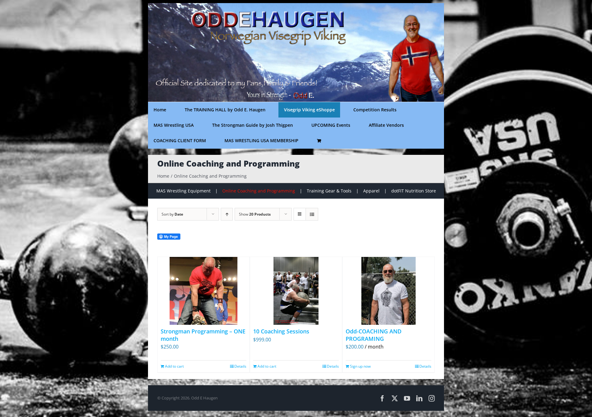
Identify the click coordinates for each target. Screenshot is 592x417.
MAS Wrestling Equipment (183, 191)
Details (240, 366)
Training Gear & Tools (329, 191)
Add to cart (174, 366)
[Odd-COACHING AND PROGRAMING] (388, 291)
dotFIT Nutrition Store (413, 191)
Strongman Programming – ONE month (203, 335)
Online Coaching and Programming (258, 191)
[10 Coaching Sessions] (296, 291)
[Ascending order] (227, 214)
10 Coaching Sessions (281, 331)
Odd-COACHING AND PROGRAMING (373, 335)
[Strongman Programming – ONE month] (203, 291)
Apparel (371, 191)
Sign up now (360, 366)
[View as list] (312, 214)
